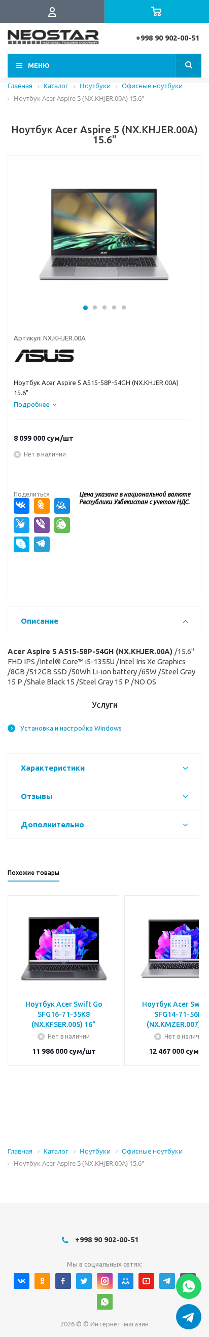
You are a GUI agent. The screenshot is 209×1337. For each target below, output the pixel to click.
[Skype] (21, 544)
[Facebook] (63, 1281)
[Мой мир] (125, 1281)
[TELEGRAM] (167, 1281)
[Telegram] (42, 544)
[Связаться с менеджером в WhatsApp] (188, 1286)
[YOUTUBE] (146, 1281)
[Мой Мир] (62, 506)
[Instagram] (105, 1281)
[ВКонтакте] (21, 506)
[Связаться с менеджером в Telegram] (188, 1316)
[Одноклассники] (42, 506)
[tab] (35, 404)
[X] (21, 525)
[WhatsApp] (62, 525)
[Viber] (42, 525)
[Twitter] (84, 1281)
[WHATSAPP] (105, 1302)
